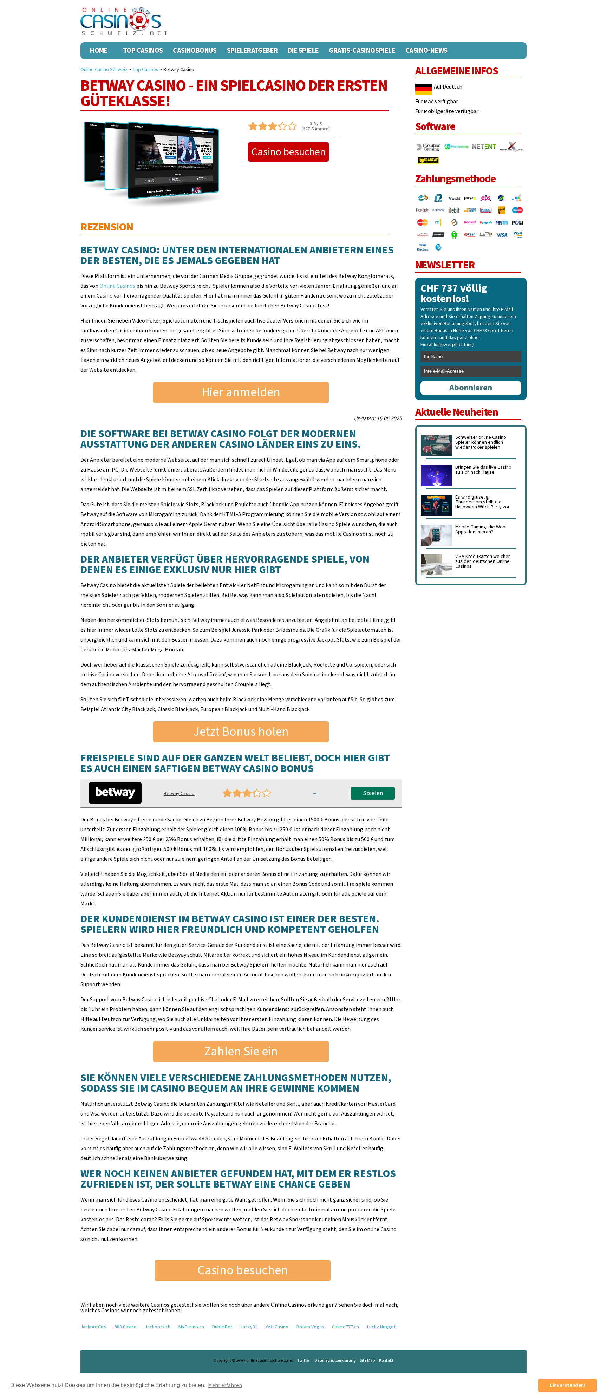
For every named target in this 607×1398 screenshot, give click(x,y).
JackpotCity (93, 1327)
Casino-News (426, 51)
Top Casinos (143, 51)
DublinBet (222, 1327)
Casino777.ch (345, 1327)
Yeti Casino (277, 1327)
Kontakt (386, 1361)
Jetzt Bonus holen (241, 732)
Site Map (367, 1361)
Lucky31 (249, 1327)
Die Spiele (303, 51)
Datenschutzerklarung (334, 1361)
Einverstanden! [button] (567, 1385)
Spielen (373, 793)
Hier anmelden (241, 392)
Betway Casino (179, 793)
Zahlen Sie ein (241, 1051)
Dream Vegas (310, 1327)
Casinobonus (194, 51)
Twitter (303, 1361)
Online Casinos (117, 286)
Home (98, 51)
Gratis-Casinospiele (362, 51)
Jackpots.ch (157, 1327)
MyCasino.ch (191, 1327)
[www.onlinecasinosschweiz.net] (124, 21)
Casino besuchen (288, 152)
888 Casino (126, 1327)
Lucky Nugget (381, 1327)
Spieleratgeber (252, 51)
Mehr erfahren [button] (225, 1385)
